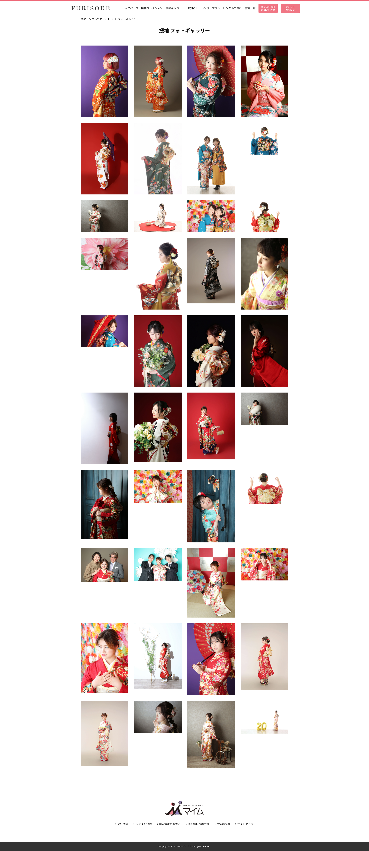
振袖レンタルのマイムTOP (97, 19)
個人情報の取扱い (169, 824)
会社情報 (122, 824)
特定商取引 (223, 824)
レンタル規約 (143, 824)
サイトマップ (245, 824)
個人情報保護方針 (198, 824)
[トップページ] (90, 8)
